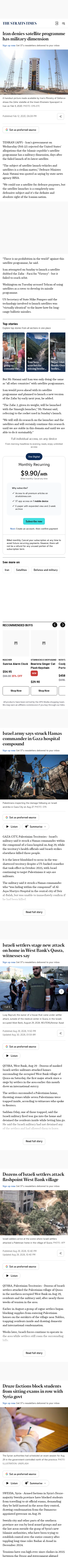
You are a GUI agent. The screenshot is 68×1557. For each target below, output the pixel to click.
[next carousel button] (61, 991)
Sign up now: (9, 45)
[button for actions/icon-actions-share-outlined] (60, 116)
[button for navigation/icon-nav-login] (56, 23)
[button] (56, 23)
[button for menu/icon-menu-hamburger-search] (63, 23)
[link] (19, 23)
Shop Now (16, 690)
